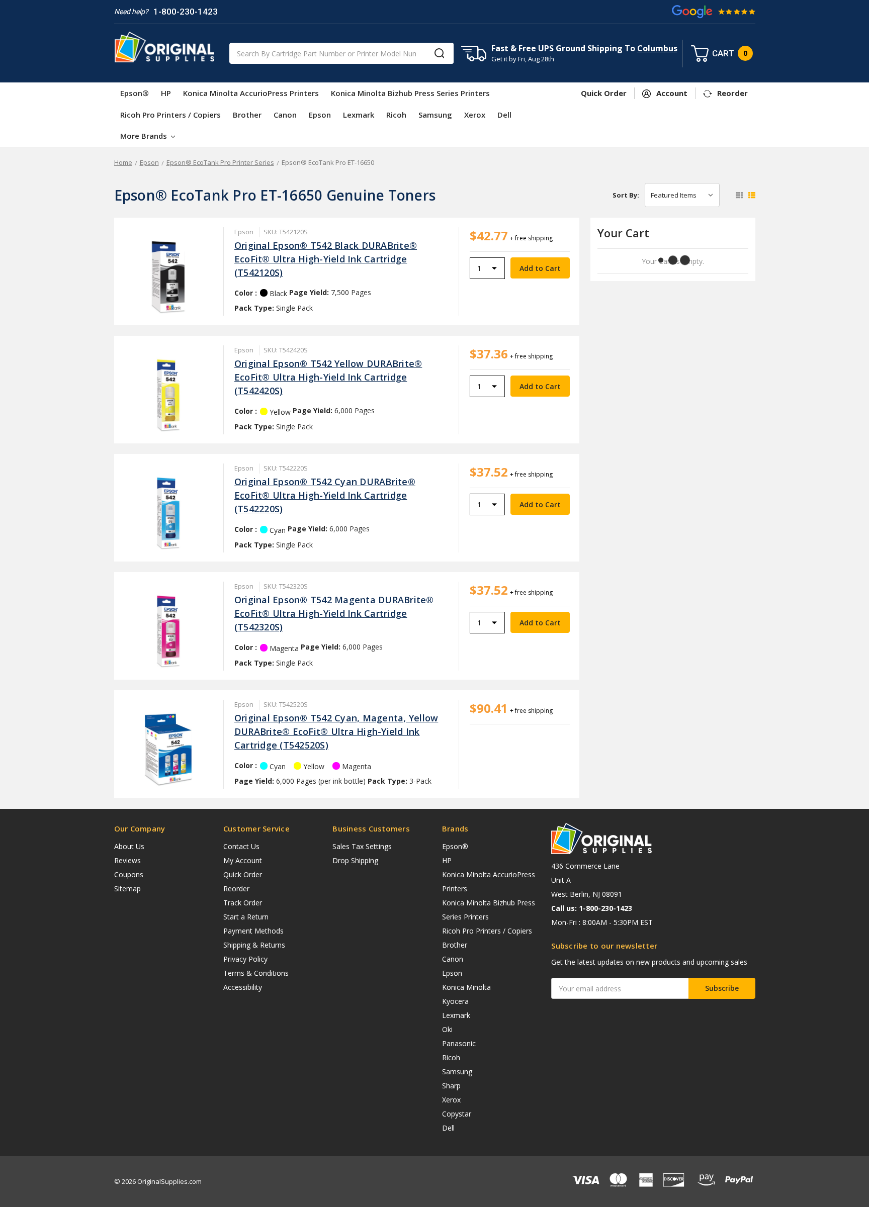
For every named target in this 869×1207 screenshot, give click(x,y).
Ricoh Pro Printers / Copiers (170, 115)
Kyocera (455, 1001)
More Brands (144, 136)
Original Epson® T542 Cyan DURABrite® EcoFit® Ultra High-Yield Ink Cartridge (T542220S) (324, 495)
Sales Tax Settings (362, 846)
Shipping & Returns (254, 945)
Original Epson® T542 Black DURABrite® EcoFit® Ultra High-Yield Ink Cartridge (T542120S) (325, 258)
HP (166, 93)
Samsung (435, 115)
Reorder (236, 888)
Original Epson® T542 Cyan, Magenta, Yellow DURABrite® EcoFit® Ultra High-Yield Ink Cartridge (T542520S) (336, 731)
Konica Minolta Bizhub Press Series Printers (410, 93)
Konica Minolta (466, 987)
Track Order (242, 902)
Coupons (128, 874)
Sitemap (127, 888)
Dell (504, 115)
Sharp (451, 1085)
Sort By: (626, 195)
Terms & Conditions (256, 973)
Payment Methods (253, 931)
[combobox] (341, 53)
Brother (247, 115)
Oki (447, 1029)
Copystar (456, 1114)
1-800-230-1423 (185, 12)
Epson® (134, 93)
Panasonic (459, 1043)
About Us (129, 846)
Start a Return (246, 916)
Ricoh (396, 115)
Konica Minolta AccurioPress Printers (251, 93)
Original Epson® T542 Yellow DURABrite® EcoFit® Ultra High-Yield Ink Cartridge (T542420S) (328, 377)
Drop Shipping (355, 860)
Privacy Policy (245, 959)
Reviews (127, 860)
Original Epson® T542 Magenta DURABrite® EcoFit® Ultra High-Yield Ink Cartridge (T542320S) (334, 613)
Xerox (474, 115)
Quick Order (242, 874)
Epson (320, 115)
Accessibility (242, 987)
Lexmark (358, 115)
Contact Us (241, 846)
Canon (285, 115)
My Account (242, 860)
